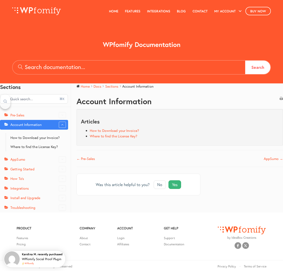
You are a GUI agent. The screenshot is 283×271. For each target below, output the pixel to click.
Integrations (19, 188)
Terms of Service (255, 266)
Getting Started (22, 169)
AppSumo (17, 159)
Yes (175, 184)
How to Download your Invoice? (35, 137)
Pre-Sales (17, 115)
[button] (240, 11)
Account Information (26, 124)
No (159, 184)
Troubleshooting (22, 207)
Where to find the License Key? (34, 146)
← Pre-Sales (85, 158)
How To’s (17, 178)
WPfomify (29, 263)
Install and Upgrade (25, 197)
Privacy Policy (227, 266)
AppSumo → (273, 158)
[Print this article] (281, 99)
